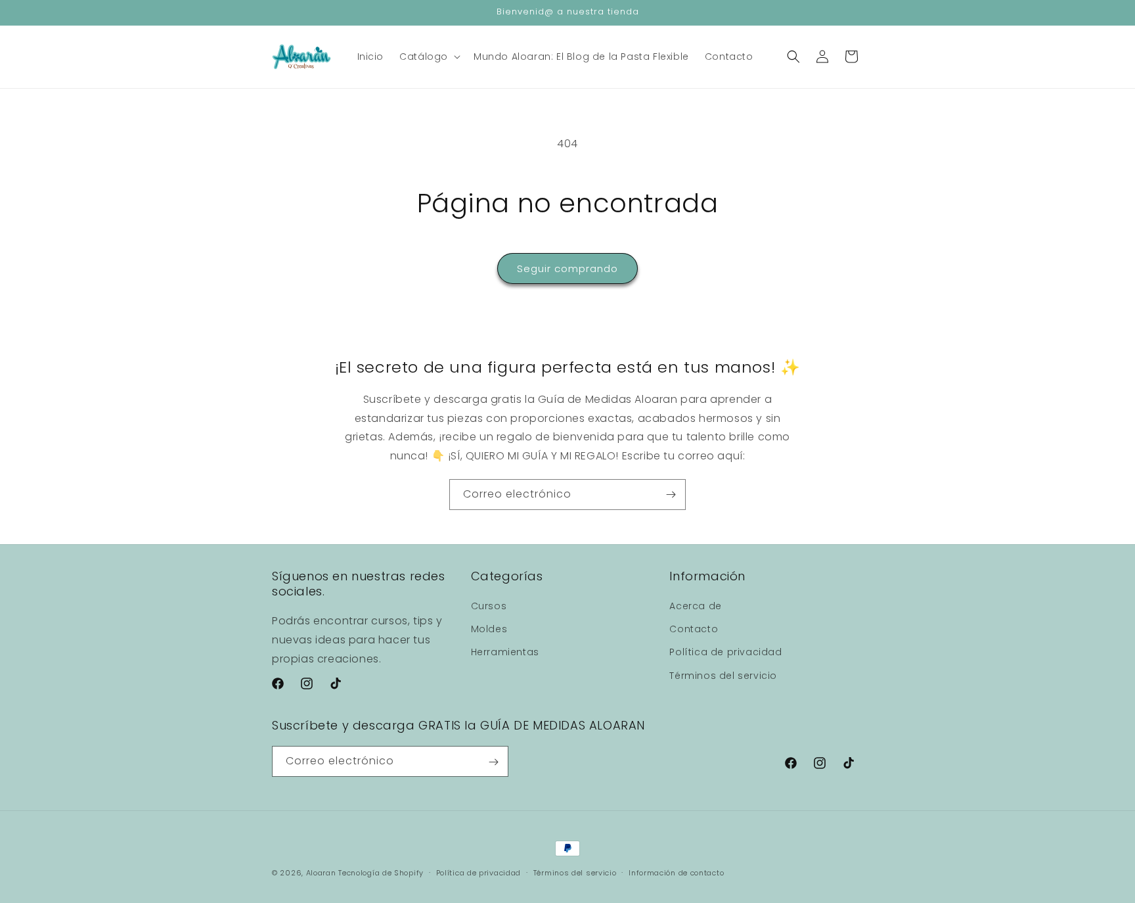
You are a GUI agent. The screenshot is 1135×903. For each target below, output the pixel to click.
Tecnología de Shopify (381, 873)
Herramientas (505, 652)
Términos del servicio (723, 675)
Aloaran (321, 873)
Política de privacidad (725, 652)
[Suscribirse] (670, 494)
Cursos (489, 606)
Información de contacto (676, 872)
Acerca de (695, 606)
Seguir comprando (567, 268)
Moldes (489, 629)
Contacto (693, 629)
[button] (428, 56)
